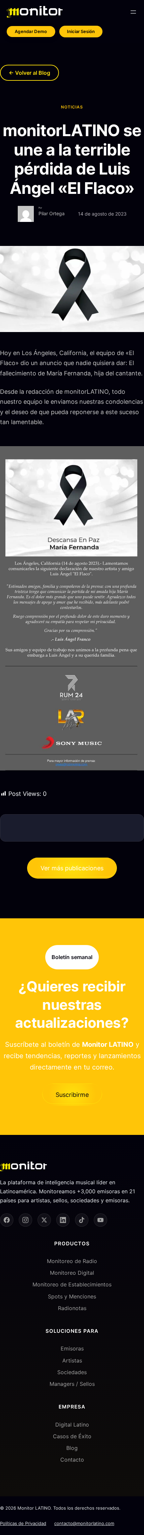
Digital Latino (72, 1424)
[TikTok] (81, 1220)
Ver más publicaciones (72, 868)
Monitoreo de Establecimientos (72, 1284)
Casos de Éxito (72, 1436)
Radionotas (72, 1308)
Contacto (72, 1459)
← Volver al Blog (29, 72)
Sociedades (72, 1372)
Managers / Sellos (72, 1383)
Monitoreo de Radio (72, 1261)
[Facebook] (6, 1220)
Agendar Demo (31, 31)
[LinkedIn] (63, 1220)
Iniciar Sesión (81, 31)
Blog (72, 1448)
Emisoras (72, 1348)
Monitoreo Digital (72, 1272)
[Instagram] (25, 1220)
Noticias (72, 106)
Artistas (72, 1360)
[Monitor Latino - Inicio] (35, 12)
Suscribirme (72, 1094)
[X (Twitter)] (44, 1220)
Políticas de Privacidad (23, 1523)
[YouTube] (100, 1220)
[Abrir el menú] (133, 12)
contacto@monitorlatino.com (84, 1523)
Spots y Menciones (72, 1296)
